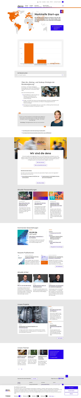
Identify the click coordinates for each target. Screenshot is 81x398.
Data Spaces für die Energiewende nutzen (40, 203)
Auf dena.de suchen (22, 73)
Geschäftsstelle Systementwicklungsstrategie (56, 326)
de (50, 1)
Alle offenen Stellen (40, 182)
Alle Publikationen (59, 266)
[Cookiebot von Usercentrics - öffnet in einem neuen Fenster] (8, 396)
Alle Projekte (60, 338)
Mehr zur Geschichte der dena (40, 165)
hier (53, 63)
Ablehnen (71, 393)
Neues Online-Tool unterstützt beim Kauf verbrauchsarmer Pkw (24, 204)
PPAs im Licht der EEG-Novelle (24, 285)
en (52, 1)
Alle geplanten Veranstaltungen (57, 246)
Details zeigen (51, 396)
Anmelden (34, 378)
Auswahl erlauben (71, 390)
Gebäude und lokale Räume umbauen (22, 357)
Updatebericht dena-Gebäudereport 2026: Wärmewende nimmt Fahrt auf (56, 204)
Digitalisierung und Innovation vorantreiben (42, 357)
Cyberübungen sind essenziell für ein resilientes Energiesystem (56, 286)
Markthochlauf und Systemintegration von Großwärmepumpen (28, 327)
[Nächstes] (21, 369)
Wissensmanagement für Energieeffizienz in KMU (32, 257)
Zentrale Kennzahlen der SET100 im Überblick (58, 28)
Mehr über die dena (40, 162)
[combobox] (58, 2)
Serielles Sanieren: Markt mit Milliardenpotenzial (39, 286)
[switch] (29, 396)
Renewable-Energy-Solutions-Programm (55, 310)
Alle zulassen (71, 387)
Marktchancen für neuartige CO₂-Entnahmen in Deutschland (56, 257)
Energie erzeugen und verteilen (32, 357)
